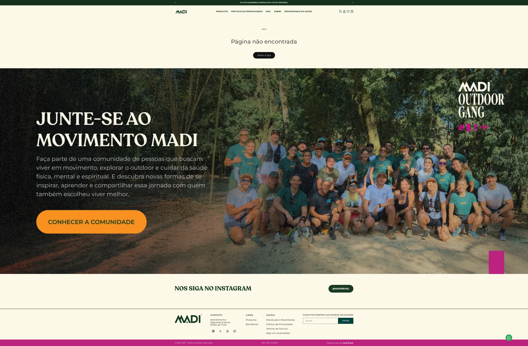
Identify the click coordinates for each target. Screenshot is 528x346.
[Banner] (264, 171)
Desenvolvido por (340, 343)
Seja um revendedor (278, 333)
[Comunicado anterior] (176, 2)
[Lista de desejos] (348, 11)
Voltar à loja (264, 55)
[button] (340, 11)
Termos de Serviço (277, 328)
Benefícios (252, 324)
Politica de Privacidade (279, 324)
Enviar (345, 321)
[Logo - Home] (188, 322)
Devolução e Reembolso (280, 320)
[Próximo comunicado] (352, 2)
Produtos (251, 320)
